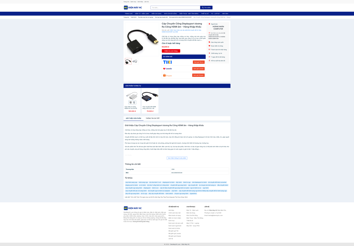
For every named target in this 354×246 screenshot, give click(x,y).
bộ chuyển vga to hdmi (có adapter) (159, 190)
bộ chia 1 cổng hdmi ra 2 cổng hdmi (158, 185)
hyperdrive (193, 193)
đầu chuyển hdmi (222, 185)
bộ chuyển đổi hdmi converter (217, 182)
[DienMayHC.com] (133, 7)
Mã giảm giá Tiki (173, 231)
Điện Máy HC (185, 244)
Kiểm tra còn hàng (171, 51)
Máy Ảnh (225, 13)
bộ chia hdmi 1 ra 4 (155, 182)
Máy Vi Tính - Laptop (192, 223)
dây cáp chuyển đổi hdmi (156, 193)
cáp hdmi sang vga (131, 182)
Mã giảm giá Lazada (175, 233)
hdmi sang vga (143, 182)
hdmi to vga (186, 182)
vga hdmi (205, 188)
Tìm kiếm (207, 7)
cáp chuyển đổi (192, 185)
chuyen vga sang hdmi (181, 193)
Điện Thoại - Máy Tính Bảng (189, 13)
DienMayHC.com (175, 244)
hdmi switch (169, 193)
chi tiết (153, 118)
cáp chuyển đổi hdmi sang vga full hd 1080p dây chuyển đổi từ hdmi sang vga (203, 190)
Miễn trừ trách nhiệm (175, 218)
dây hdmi (179, 182)
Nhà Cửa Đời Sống (170, 13)
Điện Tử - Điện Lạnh (142, 13)
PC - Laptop (215, 13)
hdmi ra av (155, 188)
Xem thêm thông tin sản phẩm (177, 158)
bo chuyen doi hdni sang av (207, 185)
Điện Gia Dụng (156, 13)
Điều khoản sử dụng (175, 215)
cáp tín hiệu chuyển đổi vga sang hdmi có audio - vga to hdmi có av (180, 188)
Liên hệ (146, 1)
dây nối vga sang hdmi (132, 193)
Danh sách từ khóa (174, 228)
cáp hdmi (174, 190)
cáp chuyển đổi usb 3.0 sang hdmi (136, 190)
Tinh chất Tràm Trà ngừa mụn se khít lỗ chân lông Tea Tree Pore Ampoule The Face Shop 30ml (159, 197)
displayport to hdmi (168, 182)
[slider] (128, 61)
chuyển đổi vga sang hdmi (178, 185)
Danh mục (133, 1)
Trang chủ (126, 1)
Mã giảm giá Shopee (175, 236)
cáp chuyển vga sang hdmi (134, 188)
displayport (147, 188)
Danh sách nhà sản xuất (176, 223)
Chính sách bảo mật (175, 213)
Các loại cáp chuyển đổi (161, 17)
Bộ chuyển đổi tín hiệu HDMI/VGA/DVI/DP (180, 17)
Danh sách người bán (175, 225)
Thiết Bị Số (205, 13)
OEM (171, 30)
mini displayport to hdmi (199, 182)
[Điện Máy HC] (133, 208)
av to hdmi (142, 185)
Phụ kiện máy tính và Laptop (145, 17)
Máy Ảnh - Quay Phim (193, 225)
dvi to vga (144, 193)
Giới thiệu (140, 1)
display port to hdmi (132, 185)
